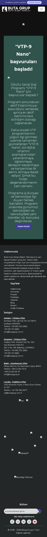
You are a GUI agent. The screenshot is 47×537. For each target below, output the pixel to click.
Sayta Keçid (23, 226)
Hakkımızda (15, 289)
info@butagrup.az (12, 374)
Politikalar (14, 297)
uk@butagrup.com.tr (13, 393)
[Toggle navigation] (41, 9)
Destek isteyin (34, 2)
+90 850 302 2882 (19, 326)
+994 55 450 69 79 (12, 372)
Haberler (14, 300)
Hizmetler (14, 292)
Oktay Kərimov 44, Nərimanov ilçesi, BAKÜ (22, 366)
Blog (12, 303)
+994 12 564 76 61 (18, 369)
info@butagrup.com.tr (13, 332)
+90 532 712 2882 (11, 329)
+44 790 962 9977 (19, 390)
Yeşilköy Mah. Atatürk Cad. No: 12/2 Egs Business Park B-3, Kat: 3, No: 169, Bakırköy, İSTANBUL (19, 345)
